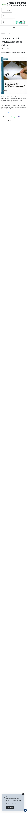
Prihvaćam (10, 807)
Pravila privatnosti (11, 803)
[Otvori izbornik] (14, 28)
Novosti (8, 52)
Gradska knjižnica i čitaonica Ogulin (16, 4)
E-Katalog (8, 22)
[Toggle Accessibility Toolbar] (25, 810)
